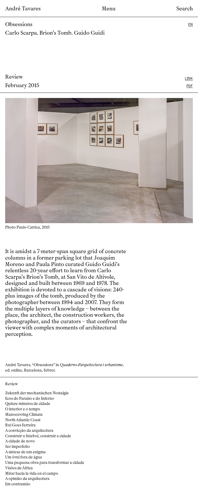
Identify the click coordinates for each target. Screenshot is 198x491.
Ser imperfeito (17, 446)
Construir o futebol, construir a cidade (38, 436)
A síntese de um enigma (25, 452)
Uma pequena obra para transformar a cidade (44, 462)
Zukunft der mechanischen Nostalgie (37, 393)
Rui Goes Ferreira (20, 425)
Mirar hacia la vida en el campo (31, 473)
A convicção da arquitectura (29, 430)
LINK (189, 78)
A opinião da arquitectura (27, 478)
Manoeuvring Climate (24, 414)
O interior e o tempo (22, 409)
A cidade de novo (20, 441)
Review (14, 77)
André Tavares (23, 8)
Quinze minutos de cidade (27, 403)
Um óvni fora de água (23, 457)
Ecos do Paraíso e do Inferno (29, 398)
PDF (189, 85)
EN (190, 24)
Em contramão (17, 484)
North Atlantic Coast (22, 420)
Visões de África (19, 468)
